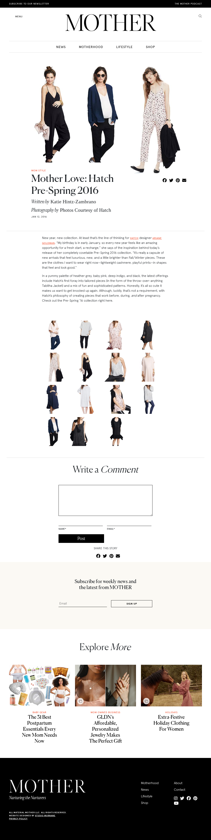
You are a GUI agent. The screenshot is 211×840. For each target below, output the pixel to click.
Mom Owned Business (105, 712)
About (178, 783)
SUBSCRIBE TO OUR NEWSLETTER (29, 3)
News (61, 47)
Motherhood (91, 47)
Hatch (134, 238)
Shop (150, 47)
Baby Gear (39, 712)
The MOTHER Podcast (188, 3)
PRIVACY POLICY (18, 818)
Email (111, 528)
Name (62, 528)
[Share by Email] (184, 181)
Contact (179, 789)
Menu (19, 16)
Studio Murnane (45, 815)
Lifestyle (124, 47)
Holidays (171, 712)
